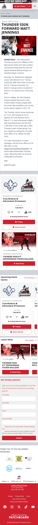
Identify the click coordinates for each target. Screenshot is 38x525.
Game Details (20, 227)
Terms (28, 496)
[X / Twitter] (19, 507)
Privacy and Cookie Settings (19, 502)
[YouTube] (33, 507)
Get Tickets (21, 6)
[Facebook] (5, 507)
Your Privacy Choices (19, 499)
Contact (10, 496)
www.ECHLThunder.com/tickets (16, 148)
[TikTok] (26, 507)
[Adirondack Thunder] (4, 6)
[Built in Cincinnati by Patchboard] (19, 516)
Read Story (20, 263)
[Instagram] (12, 507)
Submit (19, 438)
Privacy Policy (19, 496)
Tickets (20, 222)
